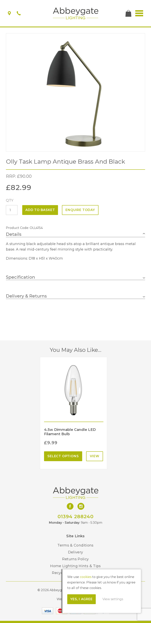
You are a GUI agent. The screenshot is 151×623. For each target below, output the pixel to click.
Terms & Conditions (75, 545)
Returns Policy (75, 559)
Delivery (75, 552)
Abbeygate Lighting (75, 13)
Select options (63, 456)
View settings (112, 599)
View (94, 456)
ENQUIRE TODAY (80, 210)
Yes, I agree (81, 599)
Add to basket (40, 210)
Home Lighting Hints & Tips (75, 566)
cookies (85, 577)
